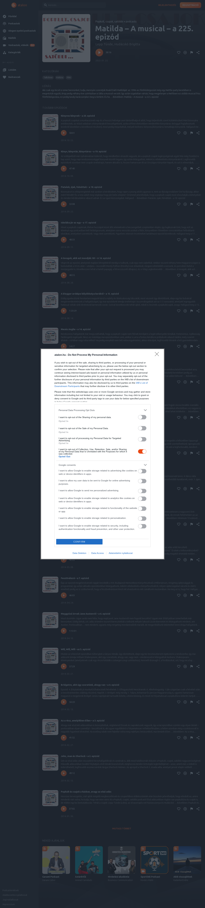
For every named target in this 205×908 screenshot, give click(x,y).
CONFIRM (79, 542)
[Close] (158, 355)
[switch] (142, 417)
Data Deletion (79, 553)
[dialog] (102, 454)
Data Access (97, 553)
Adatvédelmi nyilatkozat (121, 553)
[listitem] (102, 410)
